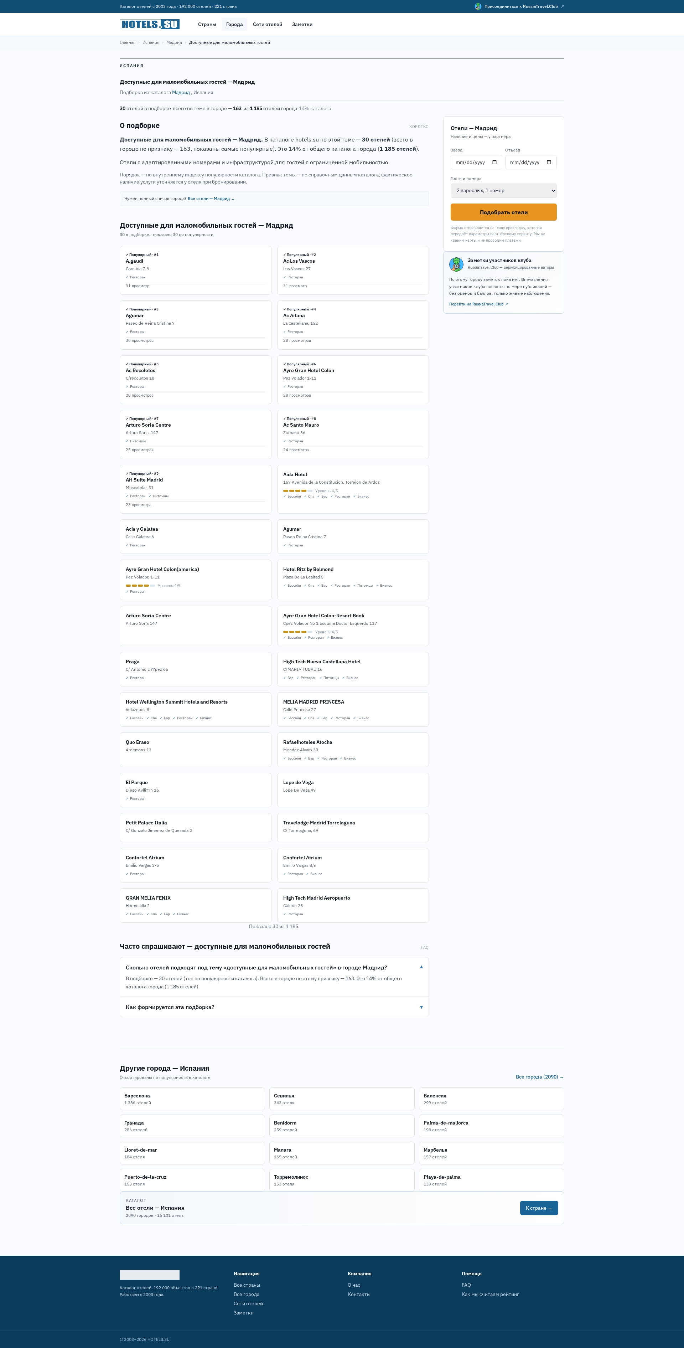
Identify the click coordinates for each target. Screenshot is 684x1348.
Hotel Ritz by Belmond (308, 569)
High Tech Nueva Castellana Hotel (322, 661)
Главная (127, 42)
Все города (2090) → (540, 1077)
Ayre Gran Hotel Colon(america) (162, 569)
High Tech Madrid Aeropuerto (316, 898)
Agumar (135, 315)
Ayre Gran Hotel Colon (308, 370)
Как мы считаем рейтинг (490, 1294)
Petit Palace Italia (146, 822)
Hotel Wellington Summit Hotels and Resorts (177, 702)
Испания (150, 42)
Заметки (302, 24)
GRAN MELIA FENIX (148, 898)
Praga (133, 661)
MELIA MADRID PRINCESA (313, 702)
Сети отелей (267, 24)
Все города (246, 1294)
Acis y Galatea (142, 529)
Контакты (359, 1294)
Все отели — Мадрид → (211, 198)
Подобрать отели (504, 212)
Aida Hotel (295, 474)
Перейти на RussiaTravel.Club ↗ (478, 304)
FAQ (466, 1285)
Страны (207, 24)
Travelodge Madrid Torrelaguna (319, 822)
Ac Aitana (294, 315)
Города (234, 24)
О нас (354, 1285)
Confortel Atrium (145, 857)
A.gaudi (134, 261)
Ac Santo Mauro (301, 425)
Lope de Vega (298, 782)
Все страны (247, 1285)
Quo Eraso (137, 742)
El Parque (137, 782)
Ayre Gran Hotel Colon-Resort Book (323, 615)
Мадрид (174, 42)
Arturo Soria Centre (148, 425)
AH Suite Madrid (144, 480)
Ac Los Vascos (299, 261)
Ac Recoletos (140, 370)
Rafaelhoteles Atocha (307, 742)
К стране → (539, 1208)
